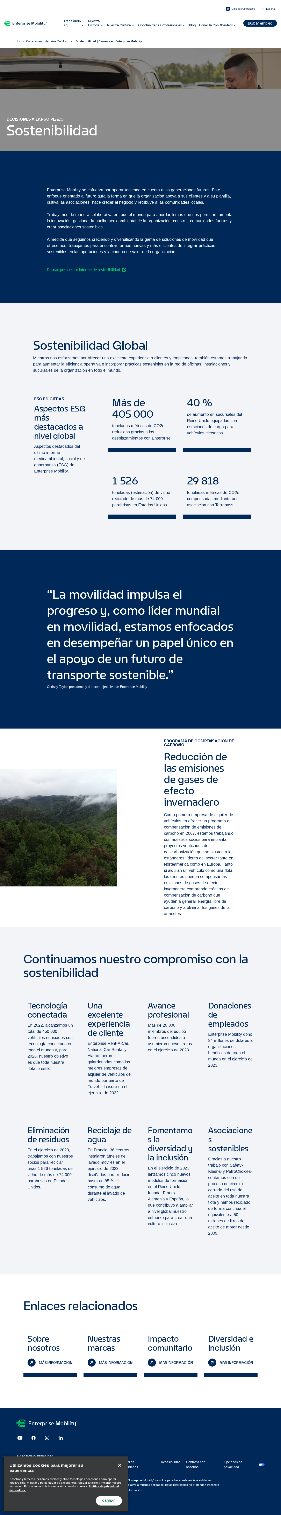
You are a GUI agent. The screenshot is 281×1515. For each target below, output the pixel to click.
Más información (56, 1362)
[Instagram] (47, 1437)
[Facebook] (33, 1437)
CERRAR (109, 1500)
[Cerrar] (119, 1465)
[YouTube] (19, 1437)
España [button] (270, 8)
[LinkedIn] (60, 1437)
